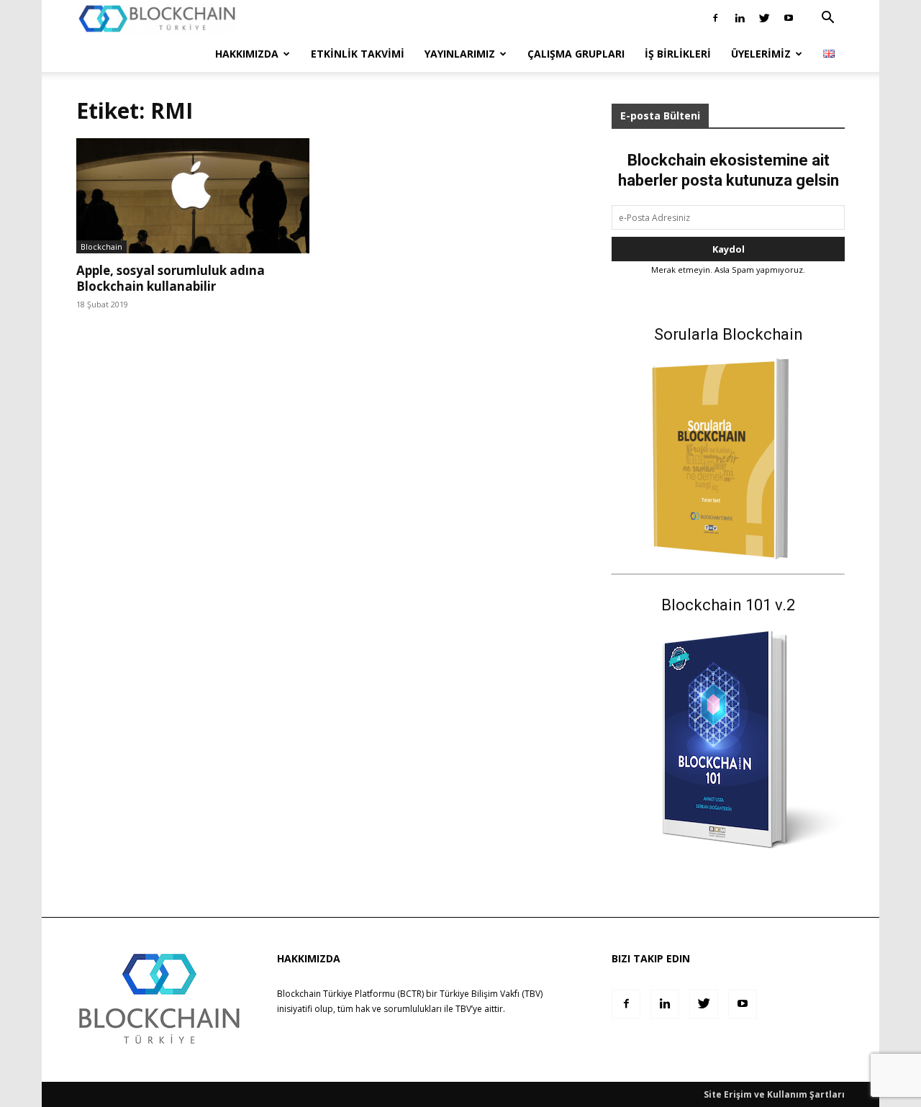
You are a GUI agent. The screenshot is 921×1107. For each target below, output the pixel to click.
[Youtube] (788, 18)
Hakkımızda (246, 53)
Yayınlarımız (460, 53)
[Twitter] (764, 18)
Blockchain (101, 246)
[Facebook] (715, 18)
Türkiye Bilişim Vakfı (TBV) (491, 994)
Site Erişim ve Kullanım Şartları (774, 1094)
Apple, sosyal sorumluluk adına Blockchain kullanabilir (170, 278)
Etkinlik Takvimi (357, 53)
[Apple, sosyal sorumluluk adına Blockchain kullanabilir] (192, 195)
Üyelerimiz (761, 53)
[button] (827, 19)
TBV (463, 1009)
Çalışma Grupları (576, 53)
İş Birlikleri (678, 53)
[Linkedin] (739, 18)
